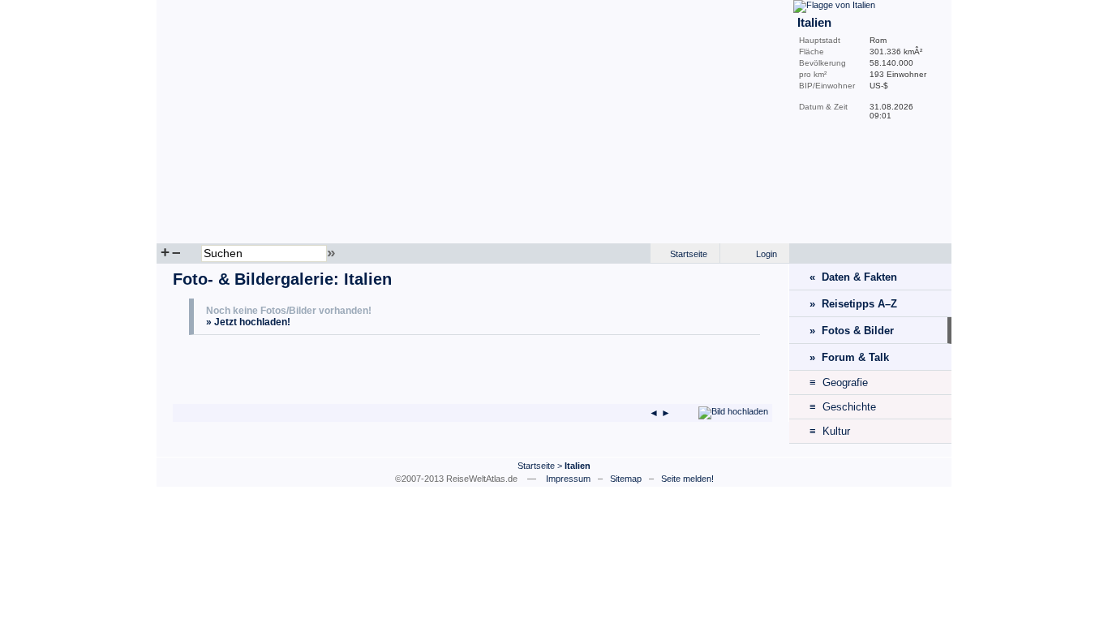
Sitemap (626, 478)
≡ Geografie (839, 382)
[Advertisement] (379, 371)
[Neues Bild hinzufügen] (733, 411)
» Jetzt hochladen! (248, 322)
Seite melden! (687, 478)
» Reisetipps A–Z (853, 304)
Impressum (568, 478)
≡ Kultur (830, 431)
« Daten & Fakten (853, 277)
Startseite (688, 254)
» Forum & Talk (849, 357)
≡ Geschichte (843, 407)
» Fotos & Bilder (852, 330)
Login (766, 254)
